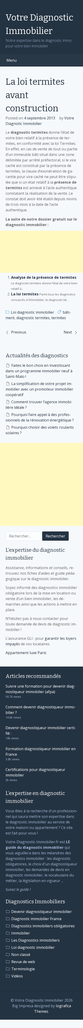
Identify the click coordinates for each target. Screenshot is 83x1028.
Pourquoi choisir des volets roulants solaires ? (40, 430)
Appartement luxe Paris (26, 652)
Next (68, 332)
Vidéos (17, 976)
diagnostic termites (33, 317)
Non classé (20, 954)
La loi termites (25, 294)
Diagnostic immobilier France (36, 918)
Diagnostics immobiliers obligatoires (43, 925)
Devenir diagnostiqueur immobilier (41, 911)
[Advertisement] (41, 252)
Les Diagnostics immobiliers (35, 940)
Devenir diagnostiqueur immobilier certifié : (41, 730)
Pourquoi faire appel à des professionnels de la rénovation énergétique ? (40, 417)
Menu (11, 60)
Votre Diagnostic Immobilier (39, 24)
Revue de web (23, 961)
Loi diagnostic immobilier (32, 312)
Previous (18, 332)
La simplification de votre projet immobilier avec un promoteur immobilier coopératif (39, 389)
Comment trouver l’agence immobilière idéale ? (39, 404)
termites (58, 317)
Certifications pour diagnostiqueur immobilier (35, 772)
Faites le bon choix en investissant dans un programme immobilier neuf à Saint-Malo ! (39, 371)
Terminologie (23, 968)
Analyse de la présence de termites (43, 277)
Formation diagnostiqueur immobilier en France (41, 751)
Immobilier (20, 933)
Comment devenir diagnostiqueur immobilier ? (41, 709)
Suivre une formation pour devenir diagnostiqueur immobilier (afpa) (40, 689)
